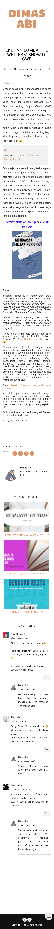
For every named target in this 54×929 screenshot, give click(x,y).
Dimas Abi (27, 18)
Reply (47, 677)
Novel (9, 447)
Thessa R (15, 717)
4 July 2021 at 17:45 (26, 689)
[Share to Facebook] (14, 453)
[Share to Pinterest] (26, 453)
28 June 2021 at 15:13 (19, 638)
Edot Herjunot (18, 634)
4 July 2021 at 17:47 (26, 825)
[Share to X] (20, 453)
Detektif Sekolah (33, 339)
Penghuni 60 (17, 785)
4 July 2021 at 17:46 (26, 761)
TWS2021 (27, 76)
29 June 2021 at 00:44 (20, 789)
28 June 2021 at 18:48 (20, 721)
